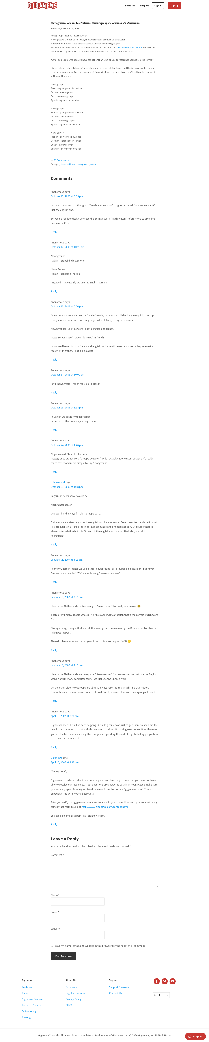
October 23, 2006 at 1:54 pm (67, 407)
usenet (94, 164)
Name (55, 895)
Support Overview (119, 987)
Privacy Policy (73, 999)
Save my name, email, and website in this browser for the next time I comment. (100, 945)
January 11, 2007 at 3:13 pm (67, 559)
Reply (54, 232)
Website (55, 929)
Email (55, 912)
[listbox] (161, 995)
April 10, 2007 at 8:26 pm (65, 716)
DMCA (68, 1005)
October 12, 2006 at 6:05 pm (67, 196)
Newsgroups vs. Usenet (130, 47)
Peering (26, 1017)
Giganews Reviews (32, 999)
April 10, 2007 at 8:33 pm (65, 762)
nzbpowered (58, 482)
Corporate (71, 987)
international (68, 164)
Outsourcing (29, 1011)
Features (27, 987)
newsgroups (83, 164)
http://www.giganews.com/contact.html (105, 807)
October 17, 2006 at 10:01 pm (67, 374)
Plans (25, 993)
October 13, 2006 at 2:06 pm (67, 306)
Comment (57, 855)
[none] (161, 995)
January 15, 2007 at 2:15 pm (67, 597)
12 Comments (61, 160)
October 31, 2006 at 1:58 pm (67, 487)
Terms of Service (31, 1005)
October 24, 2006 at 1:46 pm (67, 445)
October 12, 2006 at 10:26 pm (67, 247)
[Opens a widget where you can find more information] (195, 1036)
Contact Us (115, 993)
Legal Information (75, 993)
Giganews (56, 757)
